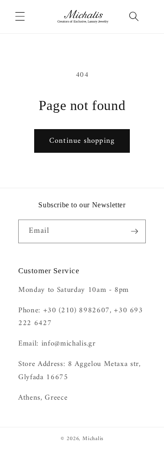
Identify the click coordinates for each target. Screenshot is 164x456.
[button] (20, 16)
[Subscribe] (134, 231)
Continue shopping (82, 140)
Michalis (92, 439)
